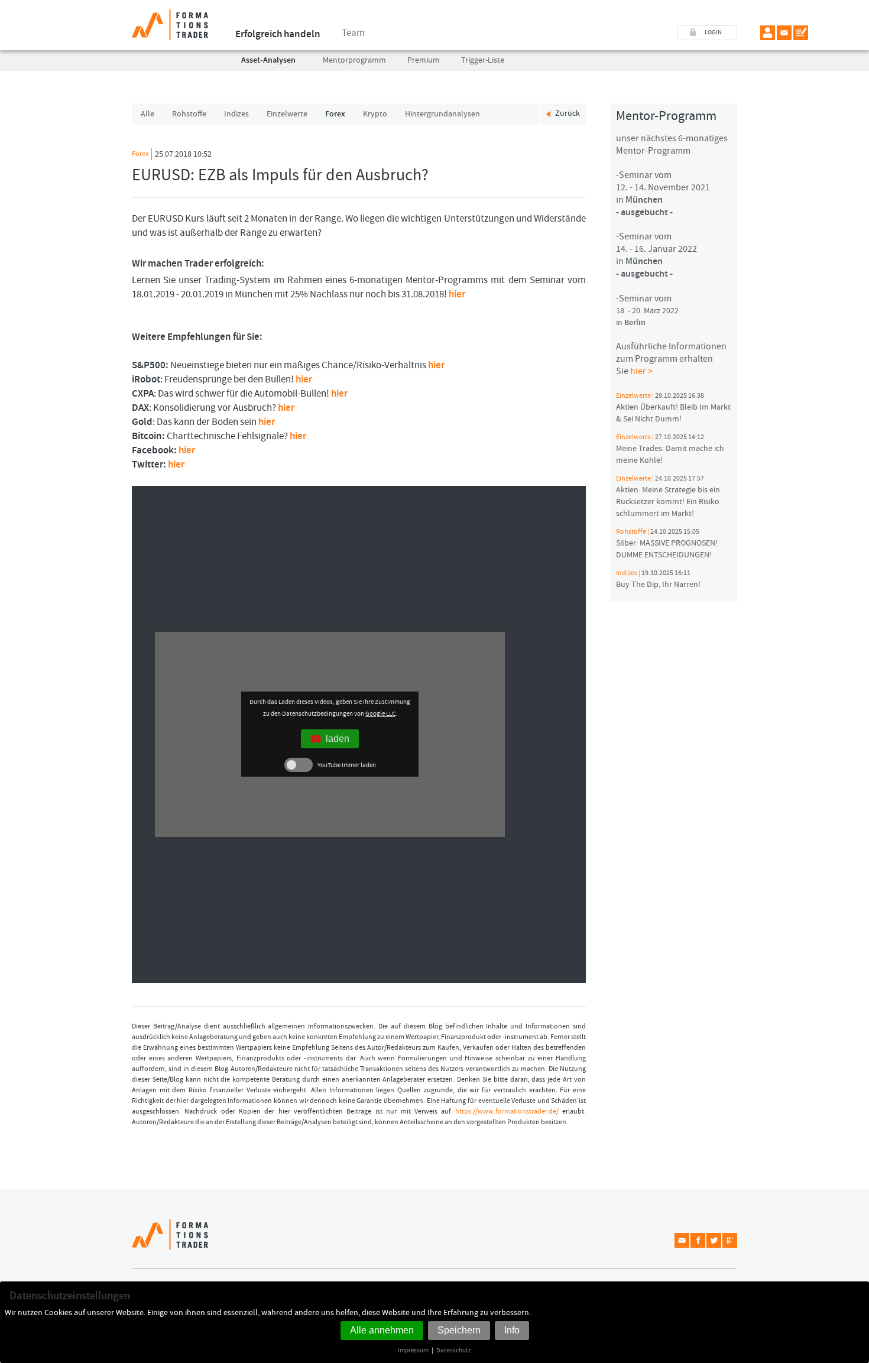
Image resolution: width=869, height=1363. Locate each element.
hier (457, 294)
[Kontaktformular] (800, 32)
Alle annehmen (382, 1330)
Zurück (567, 113)
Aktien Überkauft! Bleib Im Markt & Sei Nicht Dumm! (673, 407)
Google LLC (380, 713)
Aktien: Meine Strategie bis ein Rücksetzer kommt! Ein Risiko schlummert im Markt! (668, 496)
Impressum (413, 1350)
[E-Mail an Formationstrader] (784, 32)
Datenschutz (453, 1350)
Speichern (459, 1330)
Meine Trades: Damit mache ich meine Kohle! (670, 449)
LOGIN (713, 32)
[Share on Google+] (729, 1240)
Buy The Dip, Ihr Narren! (658, 579)
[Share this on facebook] (697, 1240)
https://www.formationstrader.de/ (507, 1111)
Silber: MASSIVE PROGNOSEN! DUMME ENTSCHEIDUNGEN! (667, 543)
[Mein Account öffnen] (767, 32)
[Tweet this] (713, 1240)
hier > (641, 371)
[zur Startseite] (170, 20)
